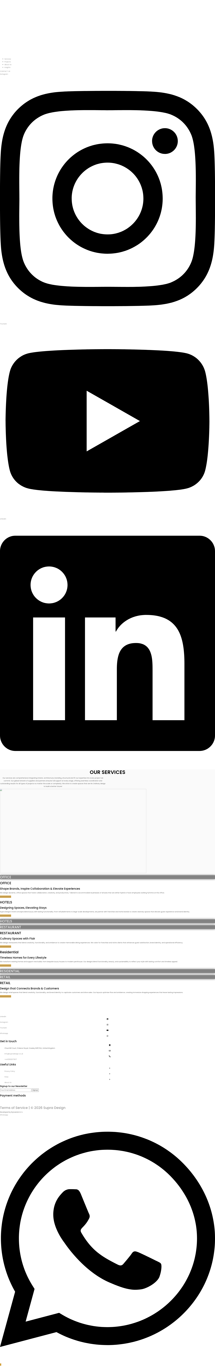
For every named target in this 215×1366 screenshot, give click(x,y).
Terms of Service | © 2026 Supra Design (33, 1107)
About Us (7, 64)
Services (7, 59)
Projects (7, 62)
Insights (7, 67)
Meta (17, 1112)
